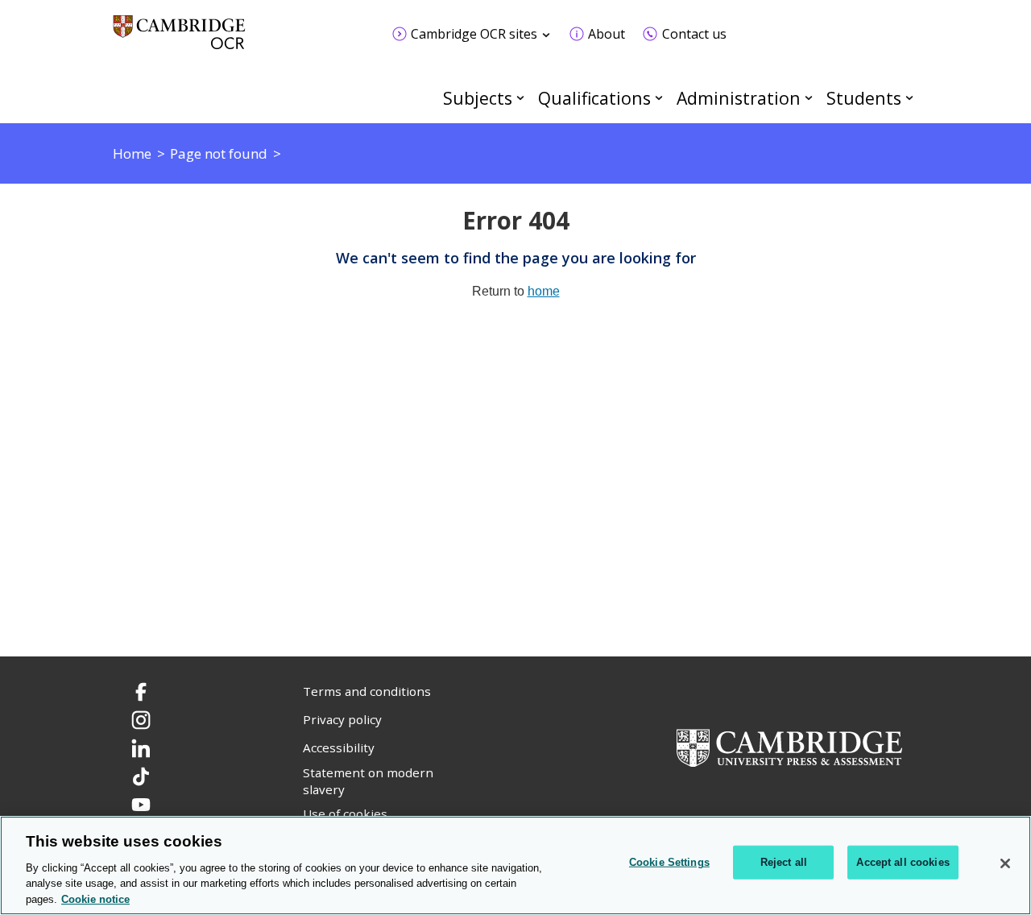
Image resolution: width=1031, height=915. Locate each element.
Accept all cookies (902, 862)
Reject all (783, 862)
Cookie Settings (669, 862)
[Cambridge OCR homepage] (179, 39)
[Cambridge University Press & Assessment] (789, 747)
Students (863, 98)
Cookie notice (95, 898)
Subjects (477, 98)
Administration (739, 98)
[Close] (1005, 863)
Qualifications (594, 98)
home (544, 291)
